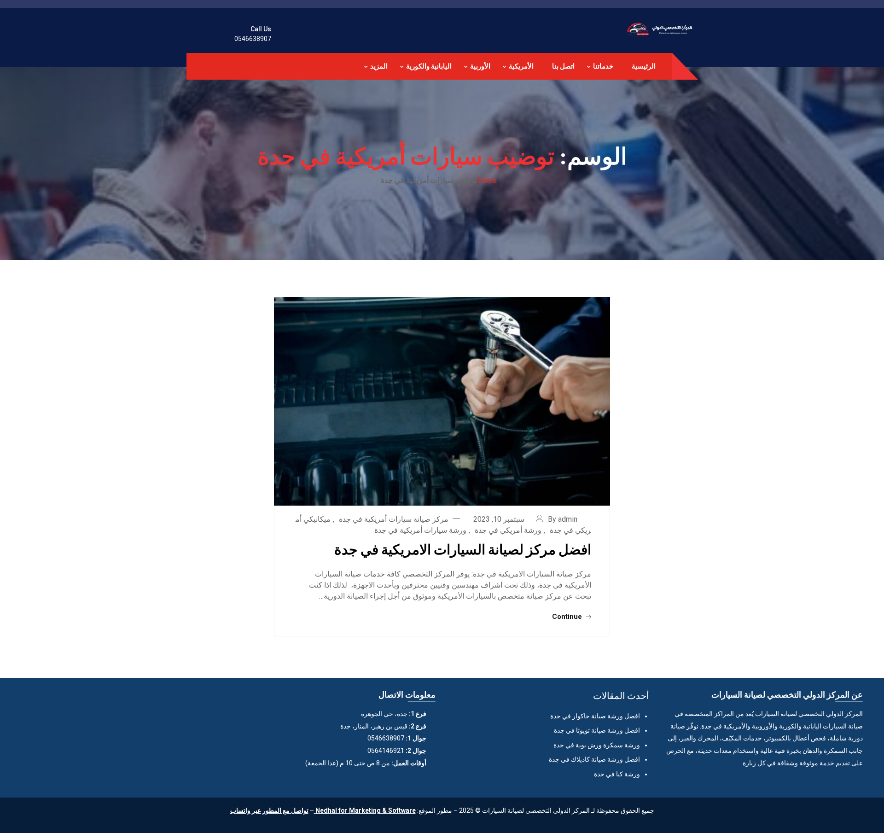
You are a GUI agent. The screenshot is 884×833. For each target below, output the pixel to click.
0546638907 (252, 38)
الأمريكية (521, 66)
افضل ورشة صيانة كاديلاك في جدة (594, 759)
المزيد (379, 66)
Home (487, 180)
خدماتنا (603, 66)
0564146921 (385, 750)
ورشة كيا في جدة (617, 774)
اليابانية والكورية (429, 66)
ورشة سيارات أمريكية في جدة (420, 530)
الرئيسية (644, 66)
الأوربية (480, 66)
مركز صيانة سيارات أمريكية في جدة (393, 519)
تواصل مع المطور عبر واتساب (269, 810)
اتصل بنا (563, 66)
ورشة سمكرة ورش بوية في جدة (596, 745)
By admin (562, 519)
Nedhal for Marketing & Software (365, 810)
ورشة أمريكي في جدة (508, 530)
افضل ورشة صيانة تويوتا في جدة (597, 730)
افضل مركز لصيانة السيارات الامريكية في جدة (462, 549)
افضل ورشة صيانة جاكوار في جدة (595, 716)
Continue (568, 616)
